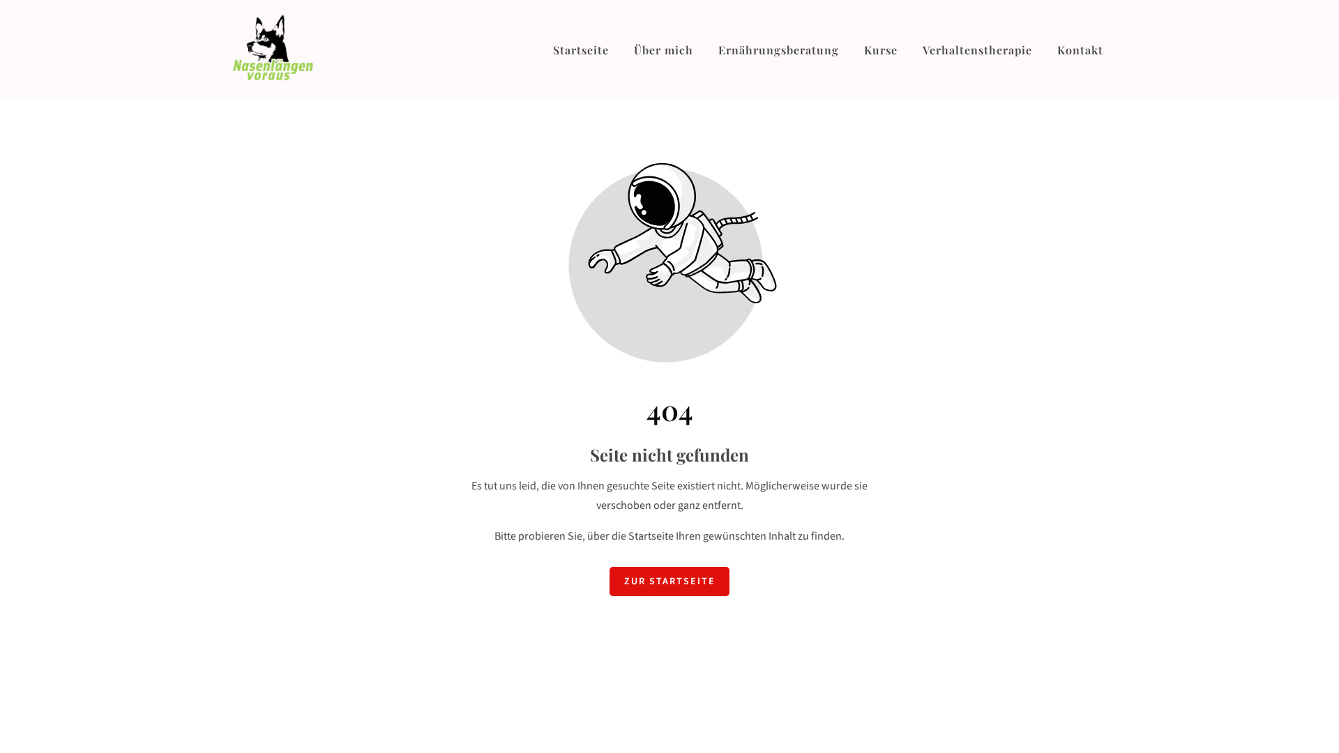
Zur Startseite (670, 581)
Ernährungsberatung (778, 50)
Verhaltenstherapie (977, 50)
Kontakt (1080, 50)
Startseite (581, 50)
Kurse (881, 50)
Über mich (663, 50)
